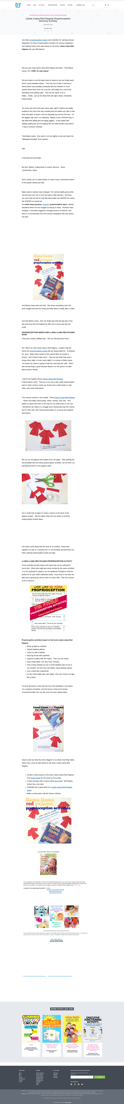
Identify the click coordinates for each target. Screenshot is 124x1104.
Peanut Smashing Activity (55, 891)
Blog (34, 5)
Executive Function (40, 1077)
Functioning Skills (39, 1080)
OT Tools (41, 5)
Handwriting (38, 1081)
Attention (69, 1044)
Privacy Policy (68, 1102)
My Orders (55, 1074)
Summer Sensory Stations (51, 1051)
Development (74, 1044)
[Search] (100, 5)
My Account (55, 1072)
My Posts (55, 1075)
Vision (37, 1084)
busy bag (58, 781)
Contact (20, 1081)
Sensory (65, 15)
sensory (46, 204)
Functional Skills (69, 1046)
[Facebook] (71, 1084)
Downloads (55, 1077)
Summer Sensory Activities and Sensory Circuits (31, 1049)
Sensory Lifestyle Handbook (64, 883)
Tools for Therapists (40, 1072)
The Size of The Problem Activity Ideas (93, 1054)
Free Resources (52, 5)
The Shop (62, 5)
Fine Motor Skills (39, 1078)
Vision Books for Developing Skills (72, 1051)
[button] (44, 30)
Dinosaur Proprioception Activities (55, 889)
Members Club (80, 5)
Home (20, 1072)
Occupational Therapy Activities (46, 15)
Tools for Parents (39, 1075)
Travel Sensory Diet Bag (55, 892)
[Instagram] (75, 1084)
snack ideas (36, 778)
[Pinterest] (78, 1084)
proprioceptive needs (39, 351)
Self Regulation (93, 1050)
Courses (70, 5)
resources (74, 1047)
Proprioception (58, 15)
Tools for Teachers (39, 1074)
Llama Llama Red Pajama (52, 379)
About (29, 5)
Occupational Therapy (94, 1047)
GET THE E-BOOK (56, 939)
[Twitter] (82, 1084)
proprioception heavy (39, 40)
